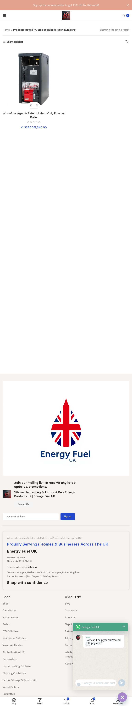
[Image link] (66, 427)
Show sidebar (15, 41)
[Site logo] (66, 15)
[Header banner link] (61, 5)
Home (6, 29)
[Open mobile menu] (4, 15)
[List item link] (31, 603)
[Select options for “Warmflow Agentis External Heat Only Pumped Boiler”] (31, 105)
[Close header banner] (127, 5)
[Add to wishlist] (37, 105)
